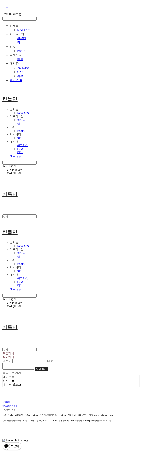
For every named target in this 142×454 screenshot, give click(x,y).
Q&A (20, 72)
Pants (21, 51)
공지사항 (23, 68)
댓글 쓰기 (41, 368)
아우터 (21, 38)
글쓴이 (6, 360)
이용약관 (6, 402)
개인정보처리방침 (9, 406)
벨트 (20, 59)
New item (23, 30)
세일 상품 (16, 80)
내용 (50, 360)
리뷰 (20, 76)
